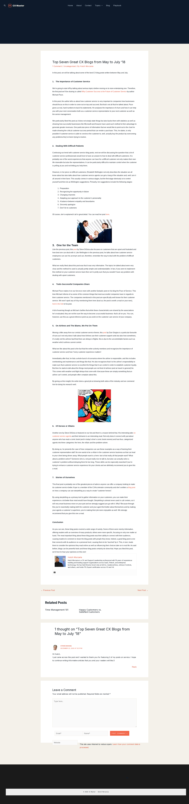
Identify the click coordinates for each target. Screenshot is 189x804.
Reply (134, 667)
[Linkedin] (127, 778)
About (78, 5)
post (75, 249)
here (107, 214)
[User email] (55, 572)
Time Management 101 (56, 609)
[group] (96, 792)
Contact (88, 5)
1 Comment (57, 66)
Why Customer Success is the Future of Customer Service (104, 91)
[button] (5, 5)
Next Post (143, 590)
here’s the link (57, 304)
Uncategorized (69, 66)
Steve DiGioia (66, 646)
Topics (97, 5)
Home (70, 5)
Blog (108, 5)
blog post (131, 487)
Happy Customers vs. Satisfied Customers (90, 610)
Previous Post (48, 590)
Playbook (117, 5)
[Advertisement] (94, 27)
